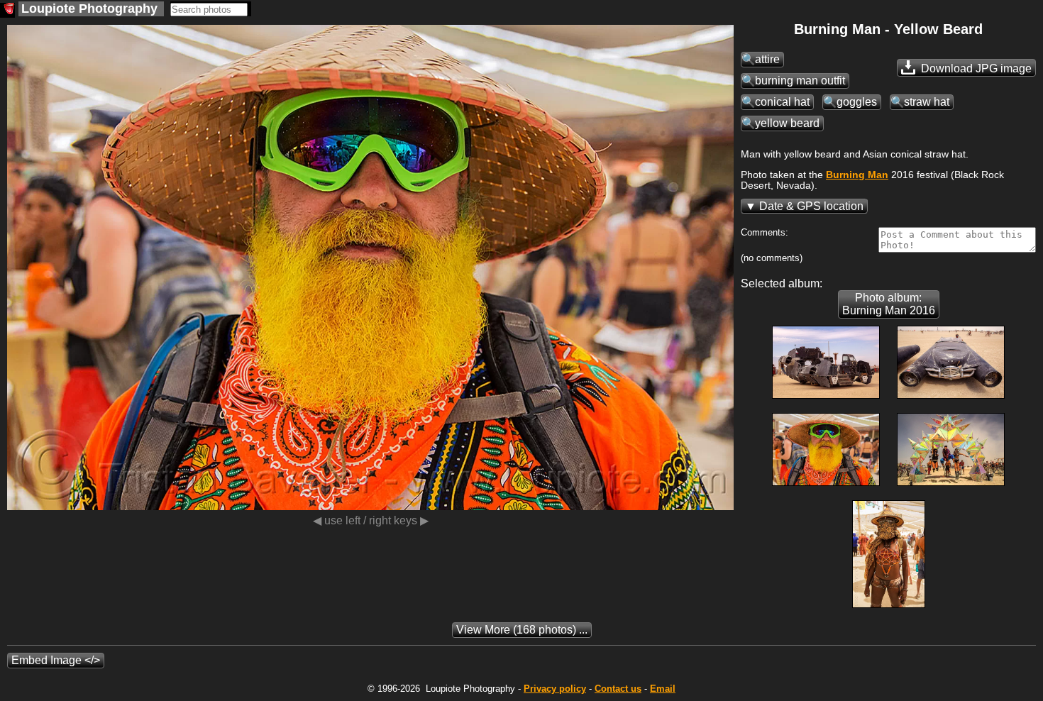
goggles (857, 102)
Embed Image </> (55, 660)
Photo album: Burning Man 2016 (888, 304)
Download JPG (975, 68)
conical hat (782, 102)
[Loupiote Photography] (7, 10)
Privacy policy (555, 688)
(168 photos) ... (521, 630)
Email (662, 688)
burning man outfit (800, 80)
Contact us (618, 688)
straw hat (926, 102)
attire (767, 59)
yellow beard (787, 123)
